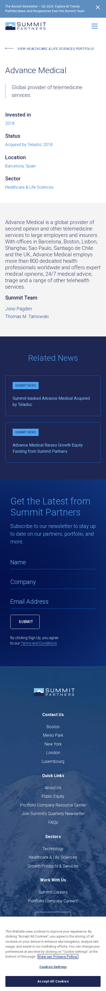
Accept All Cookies (52, 981)
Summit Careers (53, 892)
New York (53, 744)
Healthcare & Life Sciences (53, 857)
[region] (53, 954)
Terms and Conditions (39, 643)
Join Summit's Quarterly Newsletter (53, 813)
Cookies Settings (53, 967)
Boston (53, 726)
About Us (53, 787)
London (53, 752)
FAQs (53, 822)
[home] (25, 26)
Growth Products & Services (53, 866)
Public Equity (53, 796)
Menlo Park (53, 735)
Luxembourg (53, 761)
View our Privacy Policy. (58, 956)
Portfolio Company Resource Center (53, 805)
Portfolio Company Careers (53, 900)
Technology (53, 848)
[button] (95, 26)
